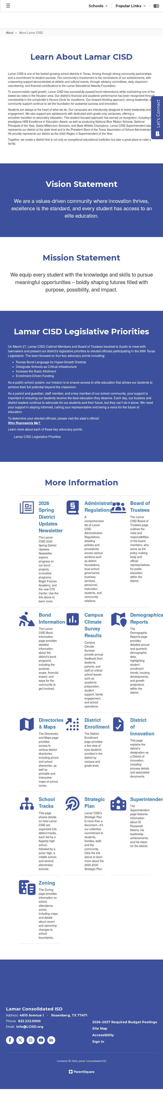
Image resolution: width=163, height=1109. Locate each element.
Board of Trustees (140, 506)
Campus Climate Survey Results (93, 625)
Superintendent (140, 799)
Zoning (47, 882)
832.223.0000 (29, 1021)
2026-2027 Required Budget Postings (124, 1022)
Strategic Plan (94, 802)
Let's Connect (158, 114)
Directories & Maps (49, 723)
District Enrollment (94, 723)
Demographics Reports (140, 618)
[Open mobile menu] (8, 6)
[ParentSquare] (81, 1072)
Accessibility (103, 1035)
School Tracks (47, 802)
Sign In (98, 1042)
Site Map (99, 1028)
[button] (98, 6)
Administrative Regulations (94, 506)
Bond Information (49, 618)
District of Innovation (140, 726)
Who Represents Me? (24, 423)
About (9, 33)
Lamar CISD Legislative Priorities (37, 436)
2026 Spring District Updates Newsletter (49, 517)
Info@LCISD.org (29, 1027)
